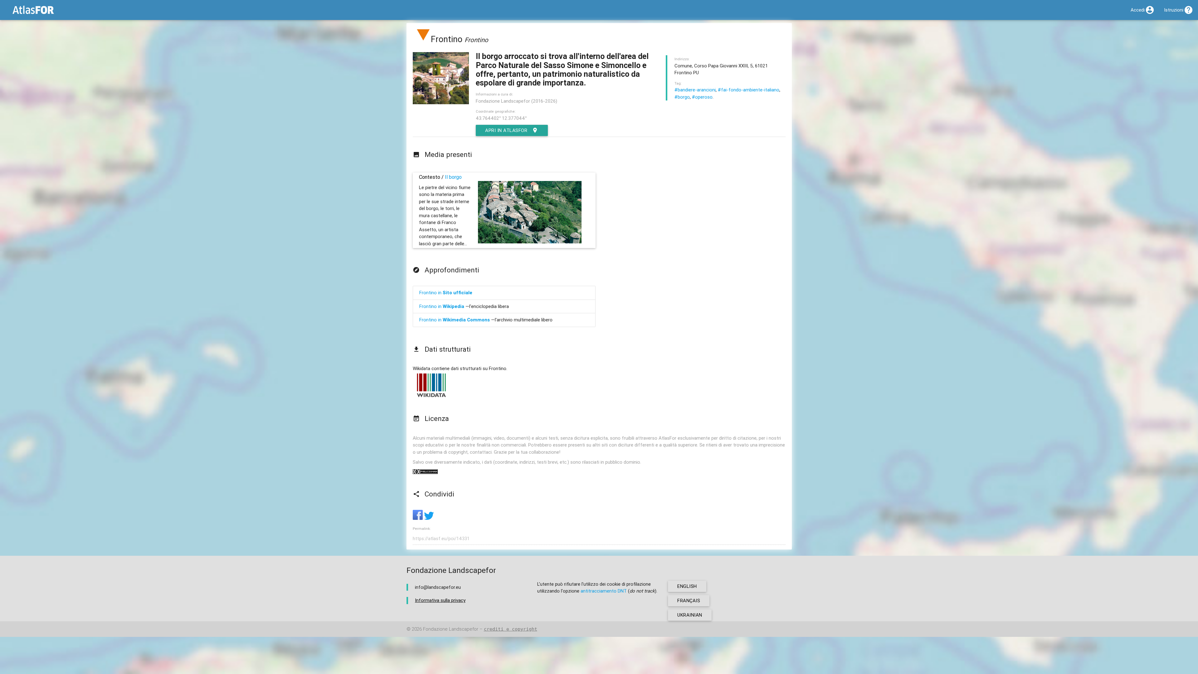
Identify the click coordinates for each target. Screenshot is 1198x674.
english (687, 586)
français (688, 600)
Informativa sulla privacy (440, 600)
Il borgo (453, 176)
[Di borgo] (423, 39)
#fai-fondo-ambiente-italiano (748, 90)
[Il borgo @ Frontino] (530, 242)
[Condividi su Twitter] (429, 518)
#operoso (702, 97)
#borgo (682, 97)
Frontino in (445, 292)
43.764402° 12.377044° (501, 118)
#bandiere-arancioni (695, 90)
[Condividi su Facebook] (418, 518)
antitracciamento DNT (604, 591)
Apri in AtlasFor (506, 130)
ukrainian (689, 615)
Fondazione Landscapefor (450, 629)
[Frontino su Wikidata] (431, 397)
